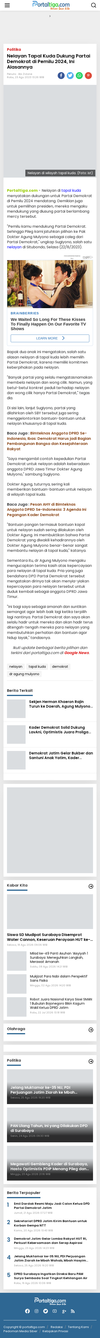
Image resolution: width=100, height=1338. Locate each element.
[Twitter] (46, 1311)
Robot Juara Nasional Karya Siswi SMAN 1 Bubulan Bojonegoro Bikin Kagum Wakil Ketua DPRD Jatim (61, 1003)
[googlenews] (64, 1311)
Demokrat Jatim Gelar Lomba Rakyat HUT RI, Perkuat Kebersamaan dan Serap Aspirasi (50, 1241)
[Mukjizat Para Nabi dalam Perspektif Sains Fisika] (17, 983)
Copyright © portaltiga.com (24, 1327)
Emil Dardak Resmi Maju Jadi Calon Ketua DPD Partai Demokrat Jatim (52, 1206)
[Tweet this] (70, 75)
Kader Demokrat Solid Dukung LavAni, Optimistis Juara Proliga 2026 (58, 732)
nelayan (14, 247)
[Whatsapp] (79, 75)
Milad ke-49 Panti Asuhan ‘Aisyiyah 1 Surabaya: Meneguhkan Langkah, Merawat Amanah (59, 957)
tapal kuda (71, 190)
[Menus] (7, 5)
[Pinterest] (88, 75)
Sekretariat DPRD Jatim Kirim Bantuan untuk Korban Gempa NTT (50, 1223)
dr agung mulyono (24, 674)
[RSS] (73, 1311)
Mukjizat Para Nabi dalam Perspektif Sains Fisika (58, 978)
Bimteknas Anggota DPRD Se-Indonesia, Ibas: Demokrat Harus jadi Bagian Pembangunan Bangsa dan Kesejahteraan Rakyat (49, 441)
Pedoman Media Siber (20, 1331)
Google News (76, 652)
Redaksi (57, 1327)
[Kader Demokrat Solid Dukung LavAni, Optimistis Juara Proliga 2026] (16, 734)
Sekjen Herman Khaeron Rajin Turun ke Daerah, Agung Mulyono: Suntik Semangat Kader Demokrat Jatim (60, 708)
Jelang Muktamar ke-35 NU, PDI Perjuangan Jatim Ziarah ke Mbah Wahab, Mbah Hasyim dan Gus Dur (50, 1258)
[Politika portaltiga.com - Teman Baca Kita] (91, 1061)
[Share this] (61, 75)
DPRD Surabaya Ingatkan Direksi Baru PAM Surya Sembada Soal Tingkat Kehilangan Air (50, 1276)
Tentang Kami (78, 1327)
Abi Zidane (25, 74)
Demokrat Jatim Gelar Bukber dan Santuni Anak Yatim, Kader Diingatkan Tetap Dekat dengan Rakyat (61, 760)
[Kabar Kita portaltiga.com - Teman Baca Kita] (91, 886)
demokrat (60, 666)
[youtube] (55, 1311)
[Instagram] (36, 1311)
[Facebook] (27, 1311)
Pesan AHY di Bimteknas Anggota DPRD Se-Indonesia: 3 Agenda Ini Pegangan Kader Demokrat (46, 509)
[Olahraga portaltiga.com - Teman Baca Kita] (91, 1030)
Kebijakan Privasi (55, 1331)
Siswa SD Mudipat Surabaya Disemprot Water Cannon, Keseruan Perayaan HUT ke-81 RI (48, 937)
